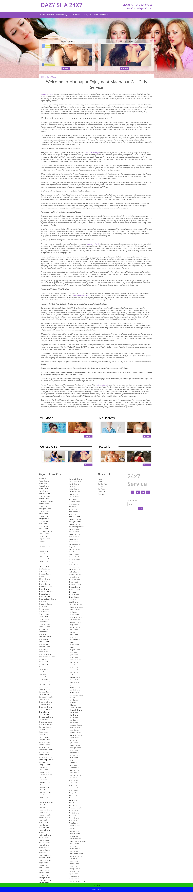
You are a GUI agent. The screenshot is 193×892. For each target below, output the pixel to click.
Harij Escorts (43, 777)
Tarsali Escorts (73, 790)
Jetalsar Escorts (44, 805)
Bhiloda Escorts (44, 609)
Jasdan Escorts (44, 800)
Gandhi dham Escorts (46, 757)
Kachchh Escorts (44, 830)
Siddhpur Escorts (74, 687)
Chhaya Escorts (44, 649)
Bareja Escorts (44, 556)
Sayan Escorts (73, 743)
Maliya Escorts (73, 539)
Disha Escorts (43, 679)
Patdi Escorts (73, 647)
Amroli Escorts (44, 489)
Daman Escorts (44, 669)
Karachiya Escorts (45, 858)
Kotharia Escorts (74, 494)
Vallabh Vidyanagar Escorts (77, 841)
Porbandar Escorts (75, 622)
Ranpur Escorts (74, 670)
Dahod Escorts (44, 672)
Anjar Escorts (43, 526)
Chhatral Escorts (44, 647)
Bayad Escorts (43, 564)
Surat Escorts (73, 778)
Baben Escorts (44, 534)
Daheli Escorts (43, 687)
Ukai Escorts (73, 805)
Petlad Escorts (73, 652)
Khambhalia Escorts (45, 880)
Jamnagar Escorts (44, 782)
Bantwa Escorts (44, 554)
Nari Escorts (72, 592)
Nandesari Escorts (75, 589)
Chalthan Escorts (44, 634)
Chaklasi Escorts (44, 627)
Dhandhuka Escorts (45, 702)
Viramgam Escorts (74, 871)
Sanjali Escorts (73, 717)
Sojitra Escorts (73, 765)
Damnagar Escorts (45, 692)
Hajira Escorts (43, 767)
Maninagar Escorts (75, 522)
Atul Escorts (43, 524)
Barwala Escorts (44, 559)
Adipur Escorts (44, 481)
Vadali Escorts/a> (74, 825)
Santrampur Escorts (75, 725)
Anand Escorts (44, 529)
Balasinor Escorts (44, 624)
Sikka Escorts (73, 763)
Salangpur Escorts (74, 682)
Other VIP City (61, 15)
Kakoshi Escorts (44, 837)
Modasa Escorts (74, 572)
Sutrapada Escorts (75, 775)
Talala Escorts (73, 783)
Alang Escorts (43, 491)
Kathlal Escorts (44, 868)
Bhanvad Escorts (44, 596)
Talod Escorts (73, 785)
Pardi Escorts (73, 642)
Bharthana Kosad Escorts (47, 599)
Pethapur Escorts (74, 650)
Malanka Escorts (74, 537)
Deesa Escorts (44, 737)
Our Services (75, 15)
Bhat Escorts (43, 601)
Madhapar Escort (102, 385)
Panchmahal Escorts (75, 617)
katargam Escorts (45, 815)
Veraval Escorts (74, 861)
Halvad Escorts (44, 772)
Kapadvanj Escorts (45, 855)
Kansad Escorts (44, 853)
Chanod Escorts (44, 642)
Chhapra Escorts (44, 644)
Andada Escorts (44, 511)
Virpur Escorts (73, 874)
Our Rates (94, 15)
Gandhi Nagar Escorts (46, 760)
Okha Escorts (73, 599)
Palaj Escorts (73, 632)
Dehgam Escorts (44, 740)
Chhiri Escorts (43, 652)
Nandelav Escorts (74, 587)
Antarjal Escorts (44, 519)
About (100, 481)
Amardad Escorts (44, 496)
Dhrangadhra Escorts (46, 717)
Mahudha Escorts (74, 529)
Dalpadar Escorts (44, 689)
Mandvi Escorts (44, 827)
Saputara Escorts (74, 685)
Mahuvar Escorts (74, 532)
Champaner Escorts (45, 654)
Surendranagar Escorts (76, 695)
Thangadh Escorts (74, 793)
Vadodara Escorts (74, 831)
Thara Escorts (73, 795)
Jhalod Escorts (43, 812)
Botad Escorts (43, 581)
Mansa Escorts (73, 552)
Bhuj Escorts (43, 576)
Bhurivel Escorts (44, 614)
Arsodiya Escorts (44, 521)
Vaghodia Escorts (74, 836)
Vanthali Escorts (74, 844)
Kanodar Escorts (44, 850)
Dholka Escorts (44, 712)
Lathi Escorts (73, 499)
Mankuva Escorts (74, 549)
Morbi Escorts (73, 564)
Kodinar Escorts (74, 489)
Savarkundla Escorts (75, 735)
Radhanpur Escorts (75, 660)
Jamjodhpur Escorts (45, 795)
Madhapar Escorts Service (81, 295)
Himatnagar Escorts (45, 775)
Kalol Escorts (43, 820)
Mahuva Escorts (74, 567)
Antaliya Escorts (44, 516)
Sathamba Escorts (75, 733)
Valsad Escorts (73, 829)
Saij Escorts (72, 705)
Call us (137, 4)
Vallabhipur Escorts (75, 839)
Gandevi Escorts (44, 745)
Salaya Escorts (73, 712)
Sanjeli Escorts (73, 723)
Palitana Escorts (74, 615)
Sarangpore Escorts (75, 728)
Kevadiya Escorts (44, 878)
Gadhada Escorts (44, 742)
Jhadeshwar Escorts (45, 810)
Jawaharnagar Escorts (46, 802)
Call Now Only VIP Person (49, 77)
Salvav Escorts (73, 715)
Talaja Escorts (73, 780)
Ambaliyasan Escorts (46, 501)
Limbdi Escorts (73, 509)
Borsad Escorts (44, 622)
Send (140, 509)
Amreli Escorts (43, 484)
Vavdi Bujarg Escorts (75, 856)
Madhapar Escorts (47, 94)
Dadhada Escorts (44, 682)
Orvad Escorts (73, 602)
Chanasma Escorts (45, 637)
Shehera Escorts (74, 753)
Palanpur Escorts (74, 610)
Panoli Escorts (73, 637)
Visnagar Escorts (74, 879)
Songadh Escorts (74, 692)
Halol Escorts (43, 770)
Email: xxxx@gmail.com (139, 8)
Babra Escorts (43, 536)
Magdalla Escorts (74, 524)
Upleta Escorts (73, 823)
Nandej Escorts (74, 582)
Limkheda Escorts (74, 512)
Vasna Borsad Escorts (76, 854)
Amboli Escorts (44, 504)
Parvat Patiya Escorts (75, 605)
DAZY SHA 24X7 (61, 5)
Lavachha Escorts (74, 502)
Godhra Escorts (44, 755)
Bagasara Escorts (44, 539)
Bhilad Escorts (43, 607)
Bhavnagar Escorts (45, 574)
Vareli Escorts (73, 846)
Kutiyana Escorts (74, 497)
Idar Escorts (43, 780)
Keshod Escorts (44, 875)
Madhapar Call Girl (93, 244)
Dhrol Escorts (43, 719)
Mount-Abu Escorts (75, 574)
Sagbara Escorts (74, 702)
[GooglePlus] (148, 492)
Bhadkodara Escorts (45, 586)
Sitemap (101, 494)
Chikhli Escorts (44, 662)
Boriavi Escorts (44, 619)
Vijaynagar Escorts (74, 869)
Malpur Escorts (73, 542)
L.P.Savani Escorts (74, 504)
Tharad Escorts (73, 798)
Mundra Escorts (74, 577)
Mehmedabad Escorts (76, 557)
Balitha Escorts (44, 544)
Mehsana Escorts (74, 569)
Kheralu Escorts (74, 484)
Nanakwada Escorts (75, 584)
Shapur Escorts (74, 750)
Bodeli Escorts (44, 617)
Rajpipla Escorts (74, 657)
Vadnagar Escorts (74, 834)
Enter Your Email (132, 500)
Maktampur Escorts (75, 534)
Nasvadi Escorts (74, 594)
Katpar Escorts (44, 870)
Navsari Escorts (74, 597)
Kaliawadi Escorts (44, 842)
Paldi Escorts (73, 612)
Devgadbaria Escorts (46, 697)
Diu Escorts (43, 677)
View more (66, 68)
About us (50, 15)
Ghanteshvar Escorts (46, 750)
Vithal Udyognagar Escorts (77, 881)
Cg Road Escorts (44, 629)
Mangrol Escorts (74, 547)
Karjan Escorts (43, 863)
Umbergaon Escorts (75, 808)
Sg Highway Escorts (75, 707)
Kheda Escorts (44, 822)
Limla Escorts (73, 514)
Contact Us (104, 15)
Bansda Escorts (44, 551)
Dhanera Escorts (44, 704)
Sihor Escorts (73, 760)
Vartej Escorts (73, 851)
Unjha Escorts (73, 820)
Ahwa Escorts (43, 478)
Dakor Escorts (43, 732)
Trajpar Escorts (73, 800)
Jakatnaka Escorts (45, 785)
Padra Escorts (73, 630)
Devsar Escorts (44, 699)
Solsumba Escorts (74, 770)
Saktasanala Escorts (75, 710)
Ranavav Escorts (74, 665)
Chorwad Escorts (44, 659)
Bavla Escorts (43, 561)
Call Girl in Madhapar (92, 152)
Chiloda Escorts (44, 664)
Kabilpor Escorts (44, 817)
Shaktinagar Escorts (75, 748)
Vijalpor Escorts (74, 864)
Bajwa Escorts (43, 541)
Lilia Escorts (72, 507)
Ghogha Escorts (44, 752)
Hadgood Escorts (45, 765)
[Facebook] (132, 492)
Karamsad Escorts (45, 860)
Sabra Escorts (73, 697)
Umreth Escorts (74, 813)
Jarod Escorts (43, 797)
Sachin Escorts (73, 700)
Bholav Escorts (44, 612)
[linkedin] (143, 492)
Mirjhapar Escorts (74, 559)
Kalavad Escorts (44, 840)
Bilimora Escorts (44, 579)
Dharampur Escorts (45, 707)
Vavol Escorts (73, 859)
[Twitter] (138, 492)
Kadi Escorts (43, 832)
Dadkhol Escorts (44, 684)
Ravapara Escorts (74, 677)
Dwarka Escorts (44, 674)
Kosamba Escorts (74, 492)
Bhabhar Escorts (44, 584)
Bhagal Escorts (44, 589)
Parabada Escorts (74, 640)
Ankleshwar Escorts (45, 531)
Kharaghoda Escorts (75, 479)
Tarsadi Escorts (74, 788)
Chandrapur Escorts (45, 639)
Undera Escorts (74, 818)
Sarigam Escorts (74, 730)
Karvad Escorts (44, 865)
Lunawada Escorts (75, 517)
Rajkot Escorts (73, 655)
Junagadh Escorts (44, 787)
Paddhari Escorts (74, 627)
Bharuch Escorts (44, 571)
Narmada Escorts (74, 579)
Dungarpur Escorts (45, 727)
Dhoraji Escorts (44, 714)
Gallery (85, 15)
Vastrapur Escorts (74, 849)
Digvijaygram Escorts (45, 722)
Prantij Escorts (73, 625)
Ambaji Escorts (44, 499)
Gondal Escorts (44, 762)
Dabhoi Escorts (44, 730)
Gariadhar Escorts (45, 747)
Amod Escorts (43, 506)
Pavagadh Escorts (74, 620)
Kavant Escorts (44, 873)
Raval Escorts (73, 675)
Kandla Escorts (44, 845)
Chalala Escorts (44, 632)
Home (42, 15)
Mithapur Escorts (74, 562)
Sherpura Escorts (74, 755)
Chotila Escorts (44, 667)
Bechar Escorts (44, 566)
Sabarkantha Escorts (75, 680)
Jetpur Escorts (43, 807)
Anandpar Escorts (45, 509)
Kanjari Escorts (44, 848)
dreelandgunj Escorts (46, 725)
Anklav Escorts (43, 514)
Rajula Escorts (73, 662)
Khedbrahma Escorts (75, 482)
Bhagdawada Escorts (46, 591)
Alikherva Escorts (44, 494)
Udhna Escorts (73, 803)
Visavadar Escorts (74, 876)
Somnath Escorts (74, 690)
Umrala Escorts (74, 810)
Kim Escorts (72, 487)
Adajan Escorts (44, 486)
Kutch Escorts (43, 825)
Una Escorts (72, 815)
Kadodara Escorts (45, 835)
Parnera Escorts (74, 645)
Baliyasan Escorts (44, 546)
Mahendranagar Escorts (76, 527)
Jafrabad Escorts (44, 790)
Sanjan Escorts (73, 720)
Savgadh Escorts (74, 738)
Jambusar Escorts (45, 792)
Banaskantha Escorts (46, 549)
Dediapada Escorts (45, 694)
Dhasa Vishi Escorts (45, 709)
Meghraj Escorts (74, 554)
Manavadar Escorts (75, 544)
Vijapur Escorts (73, 866)
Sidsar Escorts (73, 758)
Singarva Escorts (74, 768)
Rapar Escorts (73, 672)
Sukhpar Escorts (74, 773)
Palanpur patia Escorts (76, 607)
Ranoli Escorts (73, 667)
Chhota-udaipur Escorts (47, 657)
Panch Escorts (73, 635)
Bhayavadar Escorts (45, 604)
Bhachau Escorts (44, 569)
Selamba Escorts (74, 745)
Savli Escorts (73, 740)
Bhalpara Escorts (44, 594)
